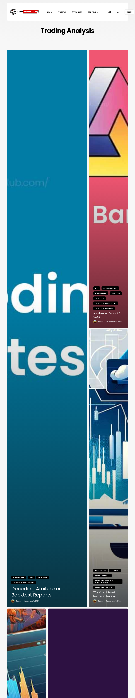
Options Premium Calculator (104, 581)
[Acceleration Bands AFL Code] (108, 189)
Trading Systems (104, 308)
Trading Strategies (23, 582)
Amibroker (19, 577)
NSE (31, 577)
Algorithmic (110, 288)
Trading (42, 577)
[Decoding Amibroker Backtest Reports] (47, 328)
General (116, 293)
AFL (96, 288)
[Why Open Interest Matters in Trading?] (108, 468)
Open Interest (102, 575)
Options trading (104, 587)
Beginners (100, 570)
